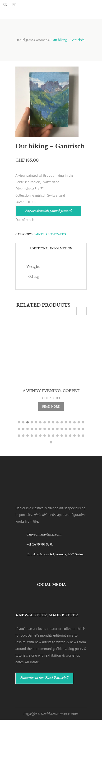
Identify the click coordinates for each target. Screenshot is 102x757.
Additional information (51, 248)
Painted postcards (49, 234)
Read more (51, 406)
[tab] (51, 248)
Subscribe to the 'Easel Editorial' (44, 674)
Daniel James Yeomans (32, 40)
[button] (19, 419)
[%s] (47, 102)
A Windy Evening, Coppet (51, 390)
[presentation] (73, 311)
